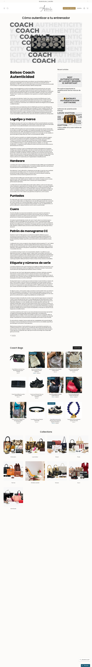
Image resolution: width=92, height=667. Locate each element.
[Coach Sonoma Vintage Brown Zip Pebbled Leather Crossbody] (18, 410)
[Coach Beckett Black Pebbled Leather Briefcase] (55, 385)
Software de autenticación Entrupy (67, 110)
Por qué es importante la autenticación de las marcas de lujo (68, 90)
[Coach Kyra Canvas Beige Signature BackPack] (74, 360)
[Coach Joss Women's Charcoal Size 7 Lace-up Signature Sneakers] (37, 385)
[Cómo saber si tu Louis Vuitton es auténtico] (69, 119)
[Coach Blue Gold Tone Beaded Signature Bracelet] (74, 410)
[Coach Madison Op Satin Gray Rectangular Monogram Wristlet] (18, 360)
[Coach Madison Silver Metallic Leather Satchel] (55, 360)
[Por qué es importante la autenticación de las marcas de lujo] (69, 80)
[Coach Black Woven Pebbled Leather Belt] (37, 410)
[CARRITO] (87, 8)
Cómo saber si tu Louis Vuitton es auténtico (69, 128)
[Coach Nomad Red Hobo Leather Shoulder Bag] (74, 385)
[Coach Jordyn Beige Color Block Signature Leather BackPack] (37, 360)
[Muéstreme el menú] (4, 8)
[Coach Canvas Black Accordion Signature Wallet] (18, 385)
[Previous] (4, 1)
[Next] (87, 1)
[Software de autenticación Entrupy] (69, 100)
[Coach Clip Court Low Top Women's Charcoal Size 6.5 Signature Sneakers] (55, 410)
